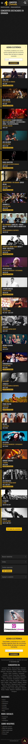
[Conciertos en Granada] (10, 3)
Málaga (20, 682)
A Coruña (4, 668)
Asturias (14, 669)
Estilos (4, 562)
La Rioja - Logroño (14, 680)
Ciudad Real (16, 675)
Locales (4, 705)
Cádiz (9, 673)
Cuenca (3, 677)
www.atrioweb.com (14, 740)
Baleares (3, 671)
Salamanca (22, 686)
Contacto (4, 734)
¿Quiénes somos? (7, 726)
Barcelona (9, 671)
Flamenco (5, 703)
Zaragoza (14, 691)
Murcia (3, 684)
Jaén (7, 680)
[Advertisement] (14, 29)
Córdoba (22, 675)
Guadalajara (16, 679)
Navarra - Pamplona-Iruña (13, 684)
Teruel (2, 689)
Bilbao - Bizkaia (17, 671)
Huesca (3, 680)
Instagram (5, 720)
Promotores (5, 709)
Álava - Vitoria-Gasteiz (14, 668)
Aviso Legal (5, 732)
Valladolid (18, 689)
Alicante (4, 669)
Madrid (15, 682)
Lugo (10, 682)
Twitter (4, 718)
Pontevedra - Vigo (13, 686)
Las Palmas (23, 680)
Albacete (23, 668)
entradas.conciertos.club (15, 7)
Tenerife (24, 688)
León (2, 682)
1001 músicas (7, 571)
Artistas (4, 707)
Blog (3, 710)
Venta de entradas (7, 728)
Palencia (5, 686)
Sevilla (8, 688)
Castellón (5, 675)
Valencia (12, 689)
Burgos (25, 671)
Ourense (23, 684)
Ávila (19, 669)
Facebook (5, 717)
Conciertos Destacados (5, 7)
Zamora (24, 689)
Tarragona (18, 688)
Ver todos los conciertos (14, 529)
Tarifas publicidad (7, 730)
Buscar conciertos (7, 556)
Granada (9, 679)
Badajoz (23, 669)
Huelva (23, 679)
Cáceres (5, 673)
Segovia (3, 688)
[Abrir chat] (25, 741)
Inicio (4, 700)
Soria (12, 688)
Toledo (7, 689)
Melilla (24, 682)
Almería (9, 669)
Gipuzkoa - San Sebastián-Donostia (16, 677)
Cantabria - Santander (18, 673)
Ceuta (10, 675)
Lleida (6, 682)
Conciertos (5, 701)
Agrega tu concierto (7, 577)
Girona (4, 679)
